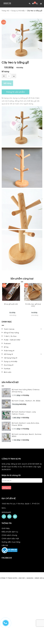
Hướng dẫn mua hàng (11, 542)
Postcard (7, 343)
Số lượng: (5, 71)
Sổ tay (6, 347)
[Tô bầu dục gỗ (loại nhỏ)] (33, 292)
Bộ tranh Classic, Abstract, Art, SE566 (26, 401)
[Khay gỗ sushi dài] (11, 292)
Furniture (7, 368)
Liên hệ (5, 545)
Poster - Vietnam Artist (12, 340)
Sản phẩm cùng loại (22, 278)
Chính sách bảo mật (10, 538)
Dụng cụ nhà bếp (10, 361)
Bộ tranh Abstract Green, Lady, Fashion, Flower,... (24, 413)
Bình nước (7, 372)
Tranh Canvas (9, 329)
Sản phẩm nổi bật (10, 382)
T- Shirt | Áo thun (10, 336)
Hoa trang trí (8, 365)
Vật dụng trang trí (10, 358)
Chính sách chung (9, 535)
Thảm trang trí (9, 350)
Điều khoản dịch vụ (10, 531)
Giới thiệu (6, 528)
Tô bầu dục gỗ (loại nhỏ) (33, 305)
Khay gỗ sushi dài (11, 304)
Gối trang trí (8, 354)
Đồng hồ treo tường (11, 333)
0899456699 (6, 512)
